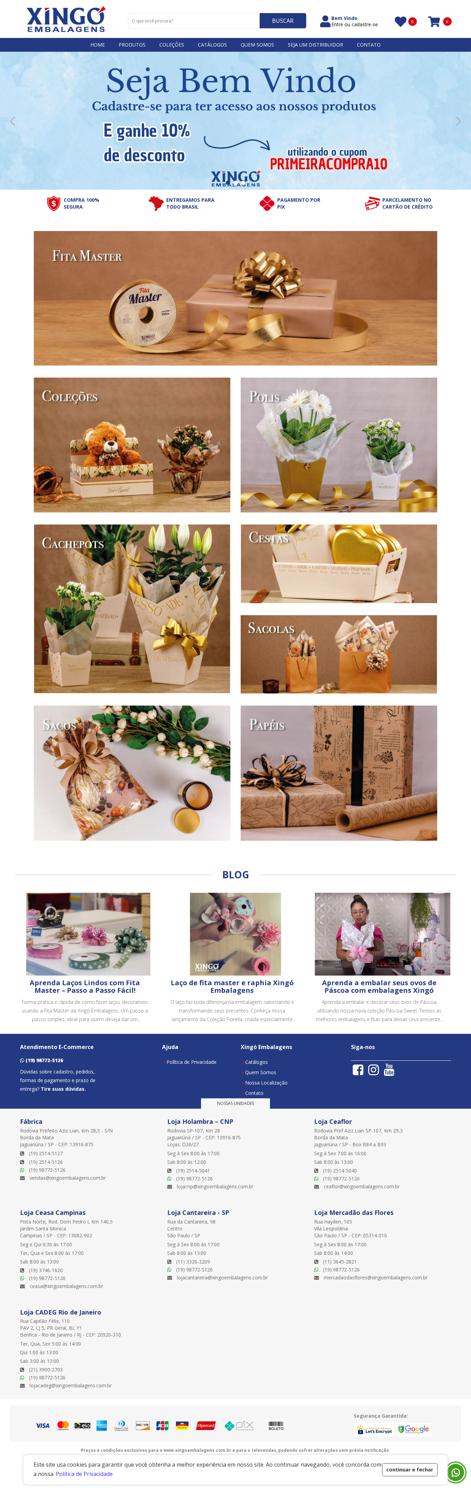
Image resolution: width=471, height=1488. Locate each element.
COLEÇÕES (171, 44)
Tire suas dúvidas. (63, 1089)
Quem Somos (260, 1072)
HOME (97, 44)
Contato (254, 1093)
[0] (399, 22)
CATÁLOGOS (212, 44)
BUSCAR (282, 20)
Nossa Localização (266, 1082)
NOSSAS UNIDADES (235, 1103)
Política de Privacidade (192, 1062)
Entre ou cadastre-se (354, 24)
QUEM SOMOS (257, 44)
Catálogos (256, 1062)
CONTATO (369, 44)
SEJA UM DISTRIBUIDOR (315, 44)
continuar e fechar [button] (409, 1469)
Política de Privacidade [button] (84, 1474)
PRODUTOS (132, 44)
